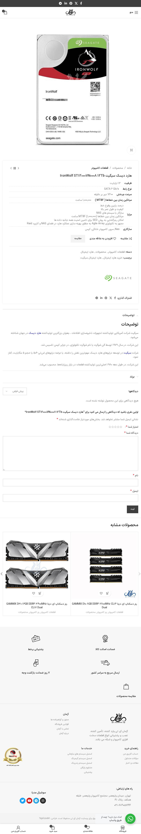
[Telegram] (36, 801)
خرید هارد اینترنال (112, 258)
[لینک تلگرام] (60, 3)
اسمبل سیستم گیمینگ (81, 758)
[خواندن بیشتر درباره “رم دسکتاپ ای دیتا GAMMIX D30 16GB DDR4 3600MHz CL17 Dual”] (40, 593)
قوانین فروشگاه (62, 724)
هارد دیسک (35, 333)
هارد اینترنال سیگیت (90, 258)
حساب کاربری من (130, 754)
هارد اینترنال (87, 252)
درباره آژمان (64, 733)
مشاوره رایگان (86, 767)
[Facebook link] (81, 3)
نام (135, 476)
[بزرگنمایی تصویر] (131, 150)
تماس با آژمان (63, 728)
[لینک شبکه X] (76, 3)
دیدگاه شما (131, 433)
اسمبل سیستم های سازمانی (80, 754)
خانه (129, 168)
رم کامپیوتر (102, 612)
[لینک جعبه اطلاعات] (105, 642)
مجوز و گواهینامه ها (60, 719)
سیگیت (127, 353)
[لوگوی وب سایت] (70, 12)
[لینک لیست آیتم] (101, 805)
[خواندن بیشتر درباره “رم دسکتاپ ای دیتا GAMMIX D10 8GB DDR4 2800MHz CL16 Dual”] (107, 593)
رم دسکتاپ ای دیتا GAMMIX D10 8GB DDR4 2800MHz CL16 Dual (104, 606)
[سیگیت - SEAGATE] (118, 278)
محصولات (117, 168)
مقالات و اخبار (132, 763)
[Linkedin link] (65, 3)
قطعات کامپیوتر (99, 168)
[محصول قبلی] (18, 168)
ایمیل (134, 491)
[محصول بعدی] (11, 168)
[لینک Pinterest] (70, 3)
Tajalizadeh (44, 818)
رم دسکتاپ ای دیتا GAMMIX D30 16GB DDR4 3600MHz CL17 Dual (36, 606)
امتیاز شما (132, 426)
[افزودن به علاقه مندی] (101, 593)
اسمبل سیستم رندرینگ (81, 763)
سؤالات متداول (131, 758)
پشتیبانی (88, 772)
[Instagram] (43, 801)
